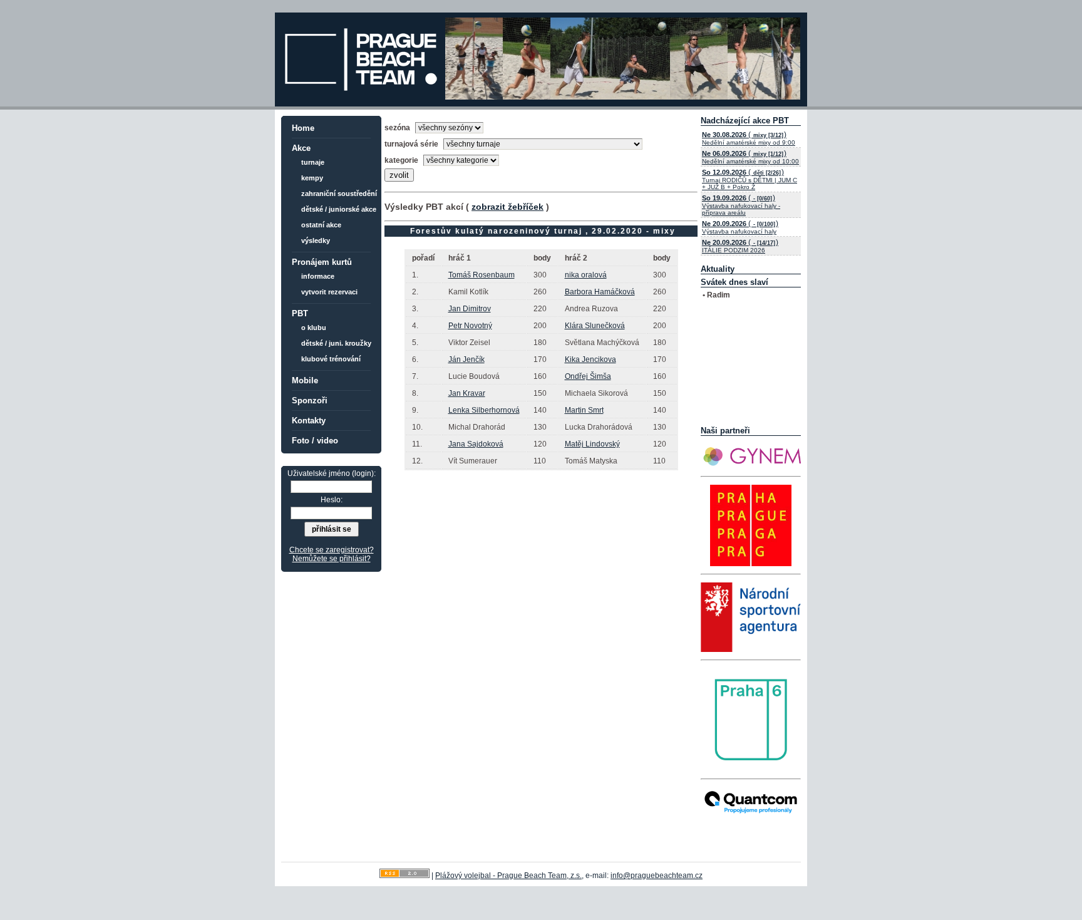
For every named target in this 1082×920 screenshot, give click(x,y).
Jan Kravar (466, 393)
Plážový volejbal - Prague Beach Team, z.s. (508, 875)
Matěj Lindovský (592, 444)
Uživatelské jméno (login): (331, 473)
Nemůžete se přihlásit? (331, 558)
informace (317, 276)
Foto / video (315, 440)
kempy (312, 178)
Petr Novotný (470, 325)
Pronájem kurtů (322, 262)
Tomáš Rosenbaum (481, 275)
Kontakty (309, 420)
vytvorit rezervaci (329, 292)
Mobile (305, 380)
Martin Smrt (584, 410)
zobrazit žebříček (507, 207)
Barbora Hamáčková (600, 291)
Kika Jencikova (590, 359)
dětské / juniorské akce (338, 209)
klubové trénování (331, 359)
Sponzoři (309, 400)
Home (303, 128)
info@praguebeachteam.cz (657, 875)
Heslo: (332, 499)
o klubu (313, 327)
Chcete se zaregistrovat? (331, 549)
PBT (300, 313)
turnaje (312, 162)
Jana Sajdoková (475, 444)
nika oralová (586, 275)
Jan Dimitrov (469, 308)
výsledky (315, 240)
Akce (301, 148)
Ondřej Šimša (588, 376)
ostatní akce (321, 225)
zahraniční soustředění (339, 193)
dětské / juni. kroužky (336, 343)
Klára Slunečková (595, 325)
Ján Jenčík (466, 359)
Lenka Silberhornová (484, 410)
